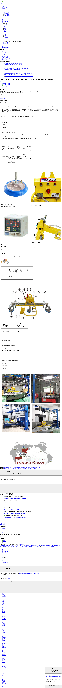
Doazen (5, 26)
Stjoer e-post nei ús (3, 98)
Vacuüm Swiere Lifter (5, 47)
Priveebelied (4, 532)
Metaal (5, 33)
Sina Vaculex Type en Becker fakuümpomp (47, 546)
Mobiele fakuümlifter (7, 12)
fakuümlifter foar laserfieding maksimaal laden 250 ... (15, 498)
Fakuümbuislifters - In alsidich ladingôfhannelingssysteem (13, 64)
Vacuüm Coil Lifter (7, 9)
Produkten (3, 8)
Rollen (5, 34)
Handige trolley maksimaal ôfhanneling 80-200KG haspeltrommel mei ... (15, 74)
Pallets (5, 35)
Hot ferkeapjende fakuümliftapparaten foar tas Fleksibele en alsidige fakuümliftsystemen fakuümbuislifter (20, 468)
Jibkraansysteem (6, 17)
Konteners (5, 28)
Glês (5, 31)
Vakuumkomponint (7, 13)
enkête (1, 536)
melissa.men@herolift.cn (4, 523)
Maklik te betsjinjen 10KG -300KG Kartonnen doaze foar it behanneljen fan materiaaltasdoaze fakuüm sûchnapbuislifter (21, 467)
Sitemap (19, 544)
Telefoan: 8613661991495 (4, 522)
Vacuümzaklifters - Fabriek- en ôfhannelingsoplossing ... (15, 517)
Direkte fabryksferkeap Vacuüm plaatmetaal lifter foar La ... (13, 66)
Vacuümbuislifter (5, 52)
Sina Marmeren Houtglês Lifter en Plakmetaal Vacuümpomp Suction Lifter (11, 545)
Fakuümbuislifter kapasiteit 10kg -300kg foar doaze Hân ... (13, 69)
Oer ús (3, 18)
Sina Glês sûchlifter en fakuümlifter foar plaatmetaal (49, 545)
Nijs (3, 19)
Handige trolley (6, 11)
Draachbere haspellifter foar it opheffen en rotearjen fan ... (15, 509)
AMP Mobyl (23, 544)
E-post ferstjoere (2, 554)
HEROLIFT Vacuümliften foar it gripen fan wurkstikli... (15, 505)
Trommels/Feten (6, 32)
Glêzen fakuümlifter (7, 15)
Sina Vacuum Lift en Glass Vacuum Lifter (34, 546)
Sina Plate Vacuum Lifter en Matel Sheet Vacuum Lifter (32, 545)
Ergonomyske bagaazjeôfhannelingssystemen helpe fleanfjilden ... (17, 502)
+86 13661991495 (5, 562)
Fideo (3, 22)
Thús (3, 6)
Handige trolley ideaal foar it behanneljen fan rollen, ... (15, 513)
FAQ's (3, 20)
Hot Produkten (4, 7)
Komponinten (6, 27)
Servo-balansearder (7, 14)
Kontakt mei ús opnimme (6, 21)
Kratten (5, 29)
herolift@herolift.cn (3, 524)
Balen (5, 25)
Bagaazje (5, 24)
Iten (4, 30)
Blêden (5, 36)
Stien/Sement (6, 37)
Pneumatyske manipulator (8, 16)
